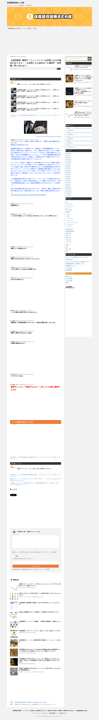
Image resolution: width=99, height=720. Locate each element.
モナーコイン (70, 224)
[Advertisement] (49, 42)
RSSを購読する (71, 273)
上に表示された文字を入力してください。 (22, 558)
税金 (67, 246)
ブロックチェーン (70, 205)
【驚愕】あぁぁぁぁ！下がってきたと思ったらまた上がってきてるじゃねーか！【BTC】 (82, 114)
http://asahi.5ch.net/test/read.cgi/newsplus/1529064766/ (48, 136)
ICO (67, 201)
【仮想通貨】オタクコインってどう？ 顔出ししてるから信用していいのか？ (40, 630)
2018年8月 (68, 172)
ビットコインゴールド (72, 222)
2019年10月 (69, 161)
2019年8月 (68, 165)
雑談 (67, 251)
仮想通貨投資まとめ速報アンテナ (75, 263)
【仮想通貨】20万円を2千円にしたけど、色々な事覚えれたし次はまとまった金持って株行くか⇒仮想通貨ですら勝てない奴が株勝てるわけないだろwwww (39, 660)
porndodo (70, 147)
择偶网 (70, 134)
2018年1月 (68, 186)
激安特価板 (69, 269)
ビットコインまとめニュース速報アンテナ (77, 261)
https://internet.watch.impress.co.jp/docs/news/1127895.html (28, 195)
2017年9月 (68, 195)
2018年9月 (68, 170)
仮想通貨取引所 (69, 229)
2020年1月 (68, 155)
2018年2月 (68, 184)
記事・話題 (68, 248)
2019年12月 (69, 157)
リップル (69, 226)
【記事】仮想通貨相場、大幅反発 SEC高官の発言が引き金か (30, 702)
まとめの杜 (69, 267)
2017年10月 (69, 193)
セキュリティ (69, 203)
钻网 (69, 142)
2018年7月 (68, 174)
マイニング (68, 207)
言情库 (70, 130)
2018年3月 (68, 182)
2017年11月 (68, 191)
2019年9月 (68, 163)
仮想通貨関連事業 (70, 231)
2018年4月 (68, 180)
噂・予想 (68, 235)
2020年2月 (68, 153)
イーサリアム (70, 218)
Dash (68, 214)
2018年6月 (68, 176)
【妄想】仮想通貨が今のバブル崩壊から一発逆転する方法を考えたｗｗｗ (39, 612)
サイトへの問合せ (27, 28)
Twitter (34, 28)
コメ (58, 69)
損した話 (69, 241)
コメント (15, 534)
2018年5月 (68, 178)
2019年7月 (68, 168)
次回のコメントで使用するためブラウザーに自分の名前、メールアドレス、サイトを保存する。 (34, 552)
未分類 (67, 244)
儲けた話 (69, 239)
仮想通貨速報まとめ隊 (15, 3)
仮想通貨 (14, 489)
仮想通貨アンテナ (71, 265)
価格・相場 (68, 233)
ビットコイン (70, 220)
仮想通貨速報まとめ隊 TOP (14, 28)
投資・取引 (68, 237)
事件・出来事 (69, 209)
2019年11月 (68, 159)
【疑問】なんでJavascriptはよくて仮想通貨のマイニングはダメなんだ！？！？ (35, 704)
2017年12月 (69, 188)
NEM (68, 216)
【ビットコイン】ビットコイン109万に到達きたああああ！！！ (82, 102)
